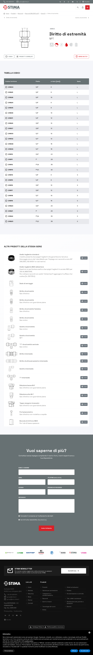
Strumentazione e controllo (75, 593)
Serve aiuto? (81, 56)
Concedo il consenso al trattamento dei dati (36, 516)
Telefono (54, 477)
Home (29, 587)
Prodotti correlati (24, 56)
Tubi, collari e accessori (74, 598)
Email (20, 477)
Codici (9, 56)
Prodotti (44, 587)
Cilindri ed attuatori (72, 587)
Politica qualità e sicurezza (53, 627)
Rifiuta (74, 651)
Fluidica (69, 590)
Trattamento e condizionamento (47, 594)
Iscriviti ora (73, 571)
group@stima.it (22, 1)
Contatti (30, 603)
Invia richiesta (46, 528)
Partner (30, 600)
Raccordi (45, 598)
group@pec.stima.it (11, 599)
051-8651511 (8, 1)
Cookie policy (18, 611)
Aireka (44, 610)
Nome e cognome (24, 468)
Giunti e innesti (47, 601)
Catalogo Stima (36, 627)
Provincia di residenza (55, 487)
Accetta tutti (84, 651)
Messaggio (22, 497)
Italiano (86, 2)
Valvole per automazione (50, 590)
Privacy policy (8, 611)
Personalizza (9, 651)
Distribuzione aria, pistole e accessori (75, 602)
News (29, 597)
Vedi (84, 258)
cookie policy (29, 641)
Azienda (21, 487)
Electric (69, 606)
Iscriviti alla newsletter (33, 520)
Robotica (31, 593)
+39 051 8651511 (10, 594)
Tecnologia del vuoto (48, 606)
